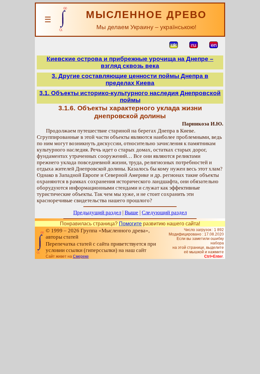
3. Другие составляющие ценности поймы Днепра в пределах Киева (130, 79)
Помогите (130, 223)
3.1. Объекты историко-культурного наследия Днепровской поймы (130, 96)
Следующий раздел (164, 213)
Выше (131, 213)
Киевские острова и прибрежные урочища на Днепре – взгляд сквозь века (130, 62)
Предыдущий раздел (97, 213)
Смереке (81, 256)
